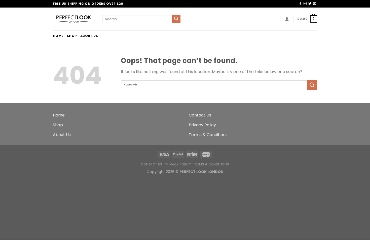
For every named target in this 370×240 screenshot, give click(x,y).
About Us (89, 36)
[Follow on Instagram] (305, 4)
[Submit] (176, 19)
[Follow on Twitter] (309, 4)
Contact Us (200, 115)
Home (58, 36)
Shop (72, 36)
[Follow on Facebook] (300, 4)
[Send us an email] (314, 4)
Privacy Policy (202, 125)
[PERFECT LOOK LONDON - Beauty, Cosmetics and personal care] (74, 18)
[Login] (286, 19)
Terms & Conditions (208, 135)
